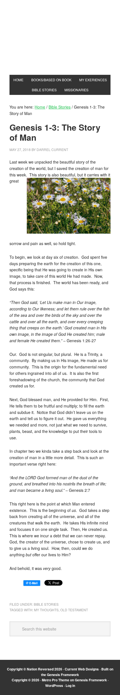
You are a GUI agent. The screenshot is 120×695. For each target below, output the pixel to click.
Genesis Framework (63, 674)
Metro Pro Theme (55, 679)
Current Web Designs (82, 669)
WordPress (54, 685)
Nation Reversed (59, 42)
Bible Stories (46, 604)
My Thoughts (46, 609)
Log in (70, 685)
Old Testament (74, 609)
